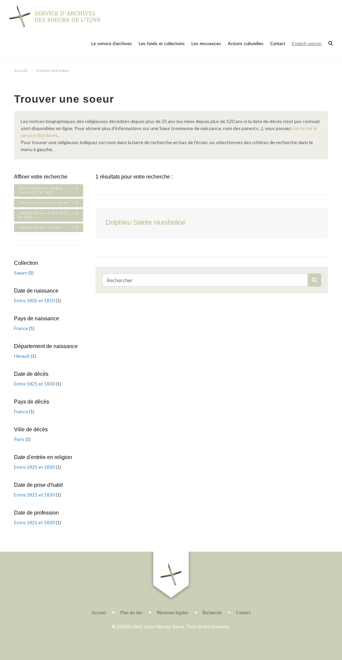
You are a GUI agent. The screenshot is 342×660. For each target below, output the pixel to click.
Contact (277, 43)
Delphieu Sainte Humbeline (145, 222)
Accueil (20, 70)
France (21, 328)
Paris (19, 439)
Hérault (22, 356)
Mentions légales (172, 612)
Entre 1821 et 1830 (35, 384)
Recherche (212, 612)
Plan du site (131, 612)
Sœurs (21, 273)
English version (307, 43)
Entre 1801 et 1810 (35, 300)
